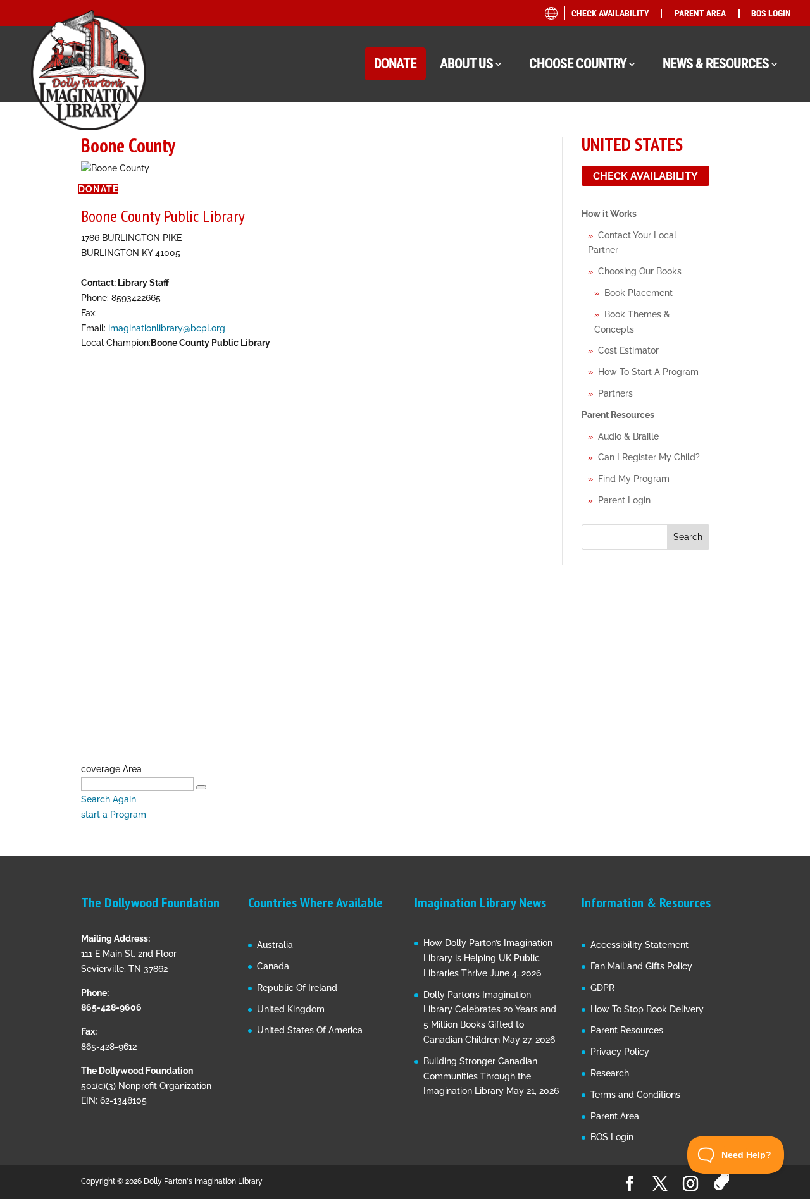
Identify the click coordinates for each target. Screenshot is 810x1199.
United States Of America (310, 1030)
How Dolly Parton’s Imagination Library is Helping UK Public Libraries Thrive (487, 958)
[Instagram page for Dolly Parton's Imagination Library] (690, 1184)
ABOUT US (466, 63)
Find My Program (634, 479)
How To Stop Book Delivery (647, 1009)
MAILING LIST (666, 208)
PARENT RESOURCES (680, 256)
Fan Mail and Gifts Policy (641, 966)
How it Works (609, 214)
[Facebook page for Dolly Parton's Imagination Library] (629, 1184)
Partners (615, 393)
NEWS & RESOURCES (716, 63)
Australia (275, 945)
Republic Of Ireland (297, 988)
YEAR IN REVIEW (671, 328)
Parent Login (624, 500)
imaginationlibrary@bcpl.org (166, 328)
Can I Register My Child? (649, 457)
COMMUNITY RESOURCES (690, 184)
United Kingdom (291, 1009)
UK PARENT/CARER (689, 277)
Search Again (108, 799)
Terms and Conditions (635, 1095)
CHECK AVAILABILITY (610, 13)
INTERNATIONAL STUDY (685, 376)
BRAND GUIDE (666, 136)
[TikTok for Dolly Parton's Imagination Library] (721, 1182)
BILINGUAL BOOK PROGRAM (696, 160)
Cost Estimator (628, 350)
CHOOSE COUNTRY (577, 63)
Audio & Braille (628, 436)
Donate (98, 189)
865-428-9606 (111, 1007)
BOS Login (611, 1137)
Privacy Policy (619, 1052)
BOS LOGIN (771, 13)
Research (609, 1073)
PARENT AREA (700, 13)
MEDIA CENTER (669, 232)
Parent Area (614, 1116)
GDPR (602, 988)
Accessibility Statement (639, 945)
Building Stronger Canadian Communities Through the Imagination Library (480, 1076)
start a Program (113, 814)
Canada (273, 966)
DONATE (395, 63)
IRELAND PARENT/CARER (702, 301)
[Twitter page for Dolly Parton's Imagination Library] (660, 1184)
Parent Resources (618, 415)
